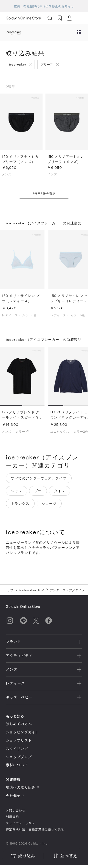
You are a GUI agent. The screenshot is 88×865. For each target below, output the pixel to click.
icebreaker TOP (31, 590)
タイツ (59, 490)
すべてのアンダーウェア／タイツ (38, 478)
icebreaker (17, 64)
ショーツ (49, 503)
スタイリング (17, 748)
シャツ (16, 490)
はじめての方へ (19, 723)
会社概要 (13, 795)
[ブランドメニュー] (79, 32)
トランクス (20, 503)
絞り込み (26, 855)
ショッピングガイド (22, 732)
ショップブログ (19, 756)
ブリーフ (47, 64)
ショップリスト (19, 740)
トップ (8, 590)
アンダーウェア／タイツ (67, 590)
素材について (17, 764)
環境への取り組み (20, 787)
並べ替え (68, 855)
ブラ (38, 490)
